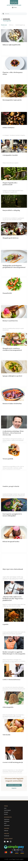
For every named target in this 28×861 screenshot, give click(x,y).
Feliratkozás (6, 835)
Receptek (6, 812)
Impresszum (6, 819)
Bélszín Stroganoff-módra (11, 541)
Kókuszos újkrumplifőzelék (11, 45)
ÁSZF (5, 823)
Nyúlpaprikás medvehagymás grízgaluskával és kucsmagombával (14, 266)
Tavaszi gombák (8, 459)
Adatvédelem (7, 825)
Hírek (5, 808)
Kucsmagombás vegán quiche (12, 100)
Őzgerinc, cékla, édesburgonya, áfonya (13, 73)
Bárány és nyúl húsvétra (10, 321)
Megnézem (14, 788)
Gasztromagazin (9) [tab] (20, 25)
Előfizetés (6, 830)
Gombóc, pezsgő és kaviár (11, 486)
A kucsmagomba (8, 707)
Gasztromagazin (7, 810)
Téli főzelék (6, 735)
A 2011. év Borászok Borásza (11, 679)
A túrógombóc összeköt (10, 155)
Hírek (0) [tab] (11, 25)
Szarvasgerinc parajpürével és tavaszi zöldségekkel (12, 515)
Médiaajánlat (6, 821)
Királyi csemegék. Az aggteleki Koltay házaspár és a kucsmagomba (14, 653)
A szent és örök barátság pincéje (13, 762)
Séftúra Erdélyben (8, 127)
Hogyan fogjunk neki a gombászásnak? (10, 183)
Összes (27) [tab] (4, 25)
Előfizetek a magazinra (14, 785)
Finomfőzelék (7, 293)
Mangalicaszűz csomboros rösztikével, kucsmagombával (12, 349)
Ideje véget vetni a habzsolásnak (13, 569)
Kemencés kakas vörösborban (12, 403)
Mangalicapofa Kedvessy (10, 238)
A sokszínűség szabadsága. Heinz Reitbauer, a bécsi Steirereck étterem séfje (13, 433)
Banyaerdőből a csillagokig (11, 210)
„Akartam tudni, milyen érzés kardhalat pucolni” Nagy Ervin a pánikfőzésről (13, 598)
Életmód (6, 814)
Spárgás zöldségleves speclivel (12, 376)
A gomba (5, 624)
